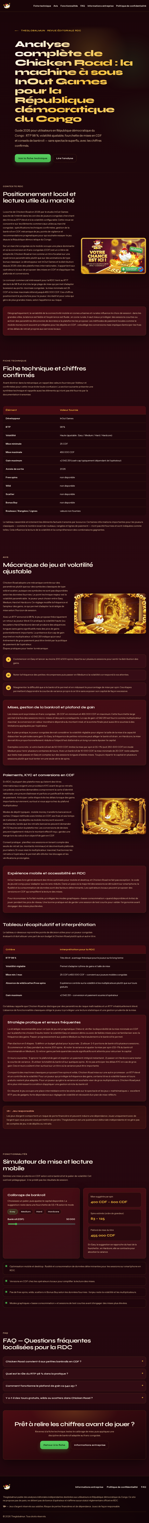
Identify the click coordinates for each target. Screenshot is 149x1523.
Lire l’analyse (64, 158)
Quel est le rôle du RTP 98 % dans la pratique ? (37, 1373)
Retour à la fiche (54, 1445)
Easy (12, 1212)
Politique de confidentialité (131, 5)
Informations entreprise (100, 5)
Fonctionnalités (69, 5)
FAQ (82, 5)
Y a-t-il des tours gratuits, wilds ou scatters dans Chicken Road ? (49, 1398)
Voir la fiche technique (32, 158)
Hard (39, 1212)
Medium (26, 1212)
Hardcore (53, 1212)
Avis (56, 5)
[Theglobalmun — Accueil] (6, 6)
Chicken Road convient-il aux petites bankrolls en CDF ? (43, 1361)
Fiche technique (42, 5)
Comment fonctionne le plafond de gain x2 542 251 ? (41, 1385)
